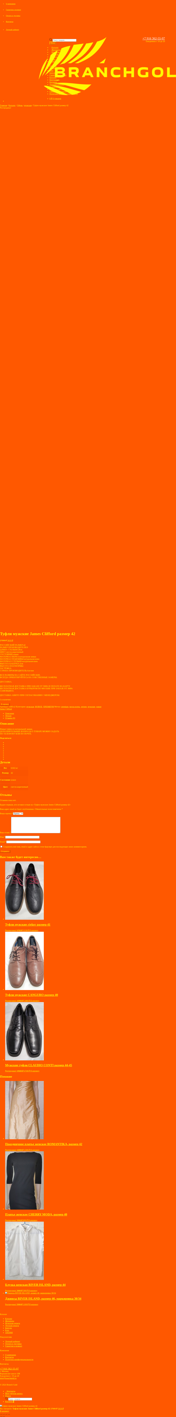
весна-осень (74, 707)
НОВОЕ (38, 707)
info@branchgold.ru (8, 1378)
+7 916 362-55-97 (154, 38)
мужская (28, 105)
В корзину (5, 704)
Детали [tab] (8, 716)
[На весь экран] (4, 1414)
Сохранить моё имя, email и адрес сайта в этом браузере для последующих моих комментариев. (45, 847)
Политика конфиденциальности (63, 94)
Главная (52, 66)
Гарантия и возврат (13, 10)
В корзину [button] (33, 930)
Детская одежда (12, 1326)
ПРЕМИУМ (48, 707)
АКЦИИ (55, 61)
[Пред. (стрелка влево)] (1, 1416)
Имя (2, 837)
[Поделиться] (6, 1414)
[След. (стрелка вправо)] (4, 1416)
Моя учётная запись (14, 1393)
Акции (52, 68)
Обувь (20, 105)
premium (64, 707)
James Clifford (6, 709)
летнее (84, 707)
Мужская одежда (12, 1323)
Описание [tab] (9, 713)
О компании (10, 4)
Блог (51, 70)
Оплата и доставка (13, 16)
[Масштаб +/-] (1, 1414)
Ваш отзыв (5, 832)
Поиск (8, 1396)
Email (3, 842)
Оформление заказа (58, 91)
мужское (91, 707)
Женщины (9, 1321)
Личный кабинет (12, 30)
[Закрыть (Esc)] (9, 1414)
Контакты (9, 22)
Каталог (53, 77)
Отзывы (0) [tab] (10, 718)
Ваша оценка (6, 813)
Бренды (52, 73)
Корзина (53, 82)
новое (98, 707)
